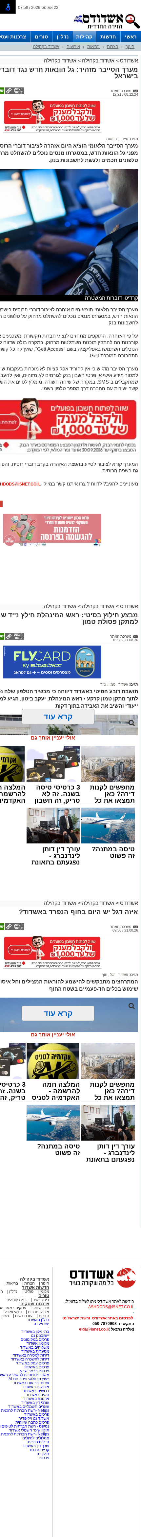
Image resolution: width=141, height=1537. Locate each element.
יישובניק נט (39, 1335)
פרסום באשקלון (36, 1367)
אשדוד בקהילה (46, 46)
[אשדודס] (96, 1287)
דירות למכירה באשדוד (31, 1355)
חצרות (112, 46)
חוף (104, 975)
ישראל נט (41, 1323)
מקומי (44, 1291)
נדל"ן (63, 36)
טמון (111, 684)
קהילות (84, 36)
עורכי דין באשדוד (35, 1402)
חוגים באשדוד (37, 1394)
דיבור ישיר (41, 1299)
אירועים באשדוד (35, 1386)
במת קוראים (17, 1299)
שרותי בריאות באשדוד (31, 1383)
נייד (103, 684)
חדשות (108, 36)
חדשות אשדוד (35, 1287)
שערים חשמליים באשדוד (28, 1406)
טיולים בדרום (38, 1442)
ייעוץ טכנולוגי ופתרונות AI (29, 1379)
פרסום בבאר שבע (34, 1371)
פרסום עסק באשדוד (32, 1363)
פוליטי (28, 1291)
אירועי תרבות (38, 1312)
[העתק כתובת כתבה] (14, 93)
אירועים (73, 46)
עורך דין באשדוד (35, 1446)
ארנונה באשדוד (36, 1398)
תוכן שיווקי (40, 1308)
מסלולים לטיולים (35, 1438)
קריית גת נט (39, 1450)
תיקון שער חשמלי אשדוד (29, 1430)
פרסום (43, 1457)
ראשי (131, 36)
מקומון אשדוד (38, 1343)
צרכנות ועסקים (34, 1303)
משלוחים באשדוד (34, 1347)
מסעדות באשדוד (35, 1351)
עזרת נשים (23, 1315)
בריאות (93, 46)
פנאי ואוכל (13, 1312)
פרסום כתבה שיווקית (31, 1422)
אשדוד (122, 684)
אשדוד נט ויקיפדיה (33, 1418)
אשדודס (128, 60)
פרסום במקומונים (35, 1339)
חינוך (130, 46)
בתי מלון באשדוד (35, 1331)
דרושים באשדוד (36, 1390)
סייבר (123, 139)
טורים (41, 36)
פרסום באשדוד (36, 1414)
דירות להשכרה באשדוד (30, 1359)
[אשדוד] (106, 30)
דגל (112, 975)
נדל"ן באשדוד (38, 1319)
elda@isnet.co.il (94, 1329)
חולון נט (42, 1454)
